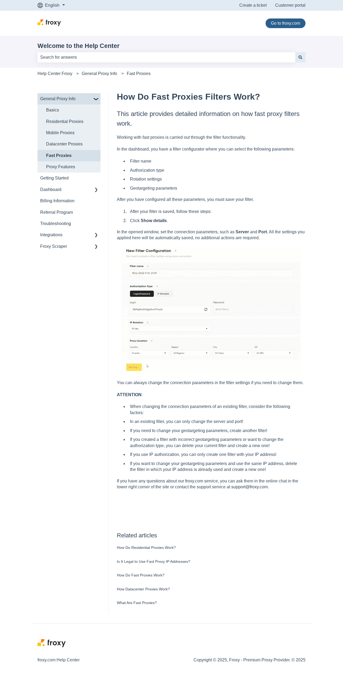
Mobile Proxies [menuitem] (60, 132)
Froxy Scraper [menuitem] (53, 246)
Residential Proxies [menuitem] (64, 121)
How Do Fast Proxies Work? (141, 575)
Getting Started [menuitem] (54, 178)
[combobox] (166, 57)
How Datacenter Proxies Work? (143, 589)
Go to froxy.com (285, 23)
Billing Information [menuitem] (57, 200)
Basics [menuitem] (52, 110)
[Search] (300, 57)
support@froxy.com (249, 487)
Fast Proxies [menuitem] (59, 155)
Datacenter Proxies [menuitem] (64, 144)
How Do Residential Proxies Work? (146, 547)
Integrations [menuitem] (51, 235)
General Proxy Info (99, 73)
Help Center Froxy (55, 73)
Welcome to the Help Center (79, 45)
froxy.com (194, 481)
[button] (96, 99)
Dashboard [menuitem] (50, 189)
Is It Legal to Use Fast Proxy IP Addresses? (153, 561)
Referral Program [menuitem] (56, 212)
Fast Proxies (139, 73)
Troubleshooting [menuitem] (55, 223)
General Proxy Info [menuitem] (58, 98)
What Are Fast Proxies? (137, 603)
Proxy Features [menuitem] (60, 166)
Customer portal (290, 5)
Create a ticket (253, 5)
